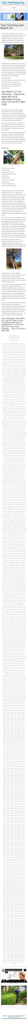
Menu (14, 7)
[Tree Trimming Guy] (14, 3)
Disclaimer (4, 1015)
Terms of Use (17, 1017)
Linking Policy (11, 1015)
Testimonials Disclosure (20, 1015)
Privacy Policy (11, 1017)
